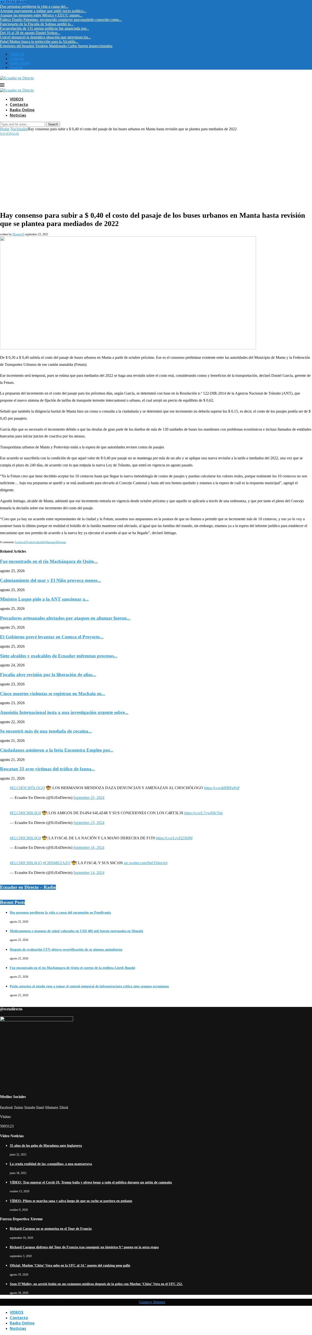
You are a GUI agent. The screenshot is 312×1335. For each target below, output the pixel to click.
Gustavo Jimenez (152, 1302)
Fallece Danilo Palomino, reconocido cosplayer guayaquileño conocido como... (61, 20)
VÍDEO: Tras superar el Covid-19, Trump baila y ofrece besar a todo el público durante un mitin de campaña (91, 1182)
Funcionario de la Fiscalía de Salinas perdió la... (36, 24)
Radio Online (20, 63)
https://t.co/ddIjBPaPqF (222, 788)
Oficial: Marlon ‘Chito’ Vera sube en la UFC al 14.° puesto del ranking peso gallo (70, 1265)
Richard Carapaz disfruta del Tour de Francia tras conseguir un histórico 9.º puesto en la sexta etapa (84, 1247)
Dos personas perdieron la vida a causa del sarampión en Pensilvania (60, 912)
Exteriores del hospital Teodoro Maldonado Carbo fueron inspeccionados (56, 46)
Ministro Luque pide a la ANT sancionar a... (44, 599)
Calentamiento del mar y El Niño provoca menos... (50, 580)
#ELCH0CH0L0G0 (25, 813)
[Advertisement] (156, 172)
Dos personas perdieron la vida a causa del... (34, 6)
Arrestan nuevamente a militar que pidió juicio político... (43, 11)
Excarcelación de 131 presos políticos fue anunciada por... (44, 28)
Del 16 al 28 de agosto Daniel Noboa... (30, 33)
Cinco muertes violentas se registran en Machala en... (52, 693)
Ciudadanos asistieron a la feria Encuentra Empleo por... (56, 750)
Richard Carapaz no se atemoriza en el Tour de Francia (51, 1229)
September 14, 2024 (88, 873)
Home (5, 129)
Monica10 (18, 234)
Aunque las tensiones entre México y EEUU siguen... (41, 15)
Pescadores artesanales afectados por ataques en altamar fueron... (65, 618)
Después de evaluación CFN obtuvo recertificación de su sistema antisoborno (66, 949)
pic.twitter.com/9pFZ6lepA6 (145, 863)
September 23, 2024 (88, 823)
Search (53, 124)
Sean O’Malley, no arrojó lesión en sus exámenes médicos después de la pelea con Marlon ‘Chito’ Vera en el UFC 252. (96, 1284)
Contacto (17, 59)
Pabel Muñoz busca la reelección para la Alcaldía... (39, 41)
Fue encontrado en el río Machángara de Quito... (49, 561)
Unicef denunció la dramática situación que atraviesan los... (45, 37)
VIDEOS (17, 54)
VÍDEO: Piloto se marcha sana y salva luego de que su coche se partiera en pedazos (71, 1201)
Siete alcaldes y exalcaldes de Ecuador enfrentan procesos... (58, 655)
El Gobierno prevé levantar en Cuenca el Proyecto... (52, 636)
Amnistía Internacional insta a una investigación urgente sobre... (64, 712)
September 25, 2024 (88, 797)
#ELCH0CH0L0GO (26, 863)
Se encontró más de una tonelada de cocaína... (46, 731)
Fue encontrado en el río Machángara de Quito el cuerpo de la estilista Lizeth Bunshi (72, 968)
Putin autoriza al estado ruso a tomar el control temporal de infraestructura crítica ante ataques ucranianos (89, 986)
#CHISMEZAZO (56, 863)
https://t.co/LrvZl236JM (174, 838)
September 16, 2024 (88, 847)
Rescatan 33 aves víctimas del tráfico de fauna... (47, 768)
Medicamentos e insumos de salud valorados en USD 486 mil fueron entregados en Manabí (76, 931)
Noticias (16, 67)
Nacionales (19, 129)
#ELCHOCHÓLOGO (27, 788)
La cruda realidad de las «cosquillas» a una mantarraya (51, 1164)
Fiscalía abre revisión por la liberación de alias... (48, 674)
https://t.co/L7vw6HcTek (203, 813)
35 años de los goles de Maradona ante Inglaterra (46, 1145)
